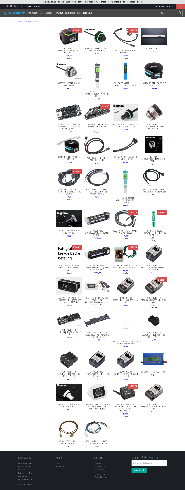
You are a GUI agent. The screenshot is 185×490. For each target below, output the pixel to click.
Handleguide (22, 476)
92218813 (20, 6)
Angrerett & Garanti (25, 479)
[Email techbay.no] (11, 6)
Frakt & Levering (24, 467)
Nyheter (37, 6)
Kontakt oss (60, 467)
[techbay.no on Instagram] (7, 6)
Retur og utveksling (25, 473)
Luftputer (87, 13)
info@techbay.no (100, 477)
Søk (57, 463)
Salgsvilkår (22, 470)
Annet (79, 13)
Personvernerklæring (25, 463)
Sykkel (49, 13)
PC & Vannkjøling (35, 13)
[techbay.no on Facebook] (3, 6)
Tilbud (28, 6)
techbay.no (27, 484)
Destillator (70, 13)
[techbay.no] (14, 13)
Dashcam (60, 13)
